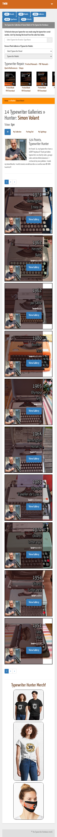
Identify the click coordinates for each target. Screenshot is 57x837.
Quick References (11, 68)
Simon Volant (20, 101)
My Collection (17, 132)
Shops (21, 68)
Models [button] (23, 14)
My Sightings (42, 132)
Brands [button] (9, 14)
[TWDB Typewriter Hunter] (28, 705)
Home (6, 101)
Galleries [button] (39, 14)
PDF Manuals (43, 64)
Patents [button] (27, 19)
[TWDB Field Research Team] (28, 801)
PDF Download (10, 91)
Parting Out (29, 132)
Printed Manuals (31, 64)
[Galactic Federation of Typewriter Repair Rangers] (28, 751)
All (7, 132)
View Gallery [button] (34, 219)
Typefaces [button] (11, 19)
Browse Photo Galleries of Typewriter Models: (19, 46)
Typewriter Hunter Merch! (28, 685)
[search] (28, 51)
